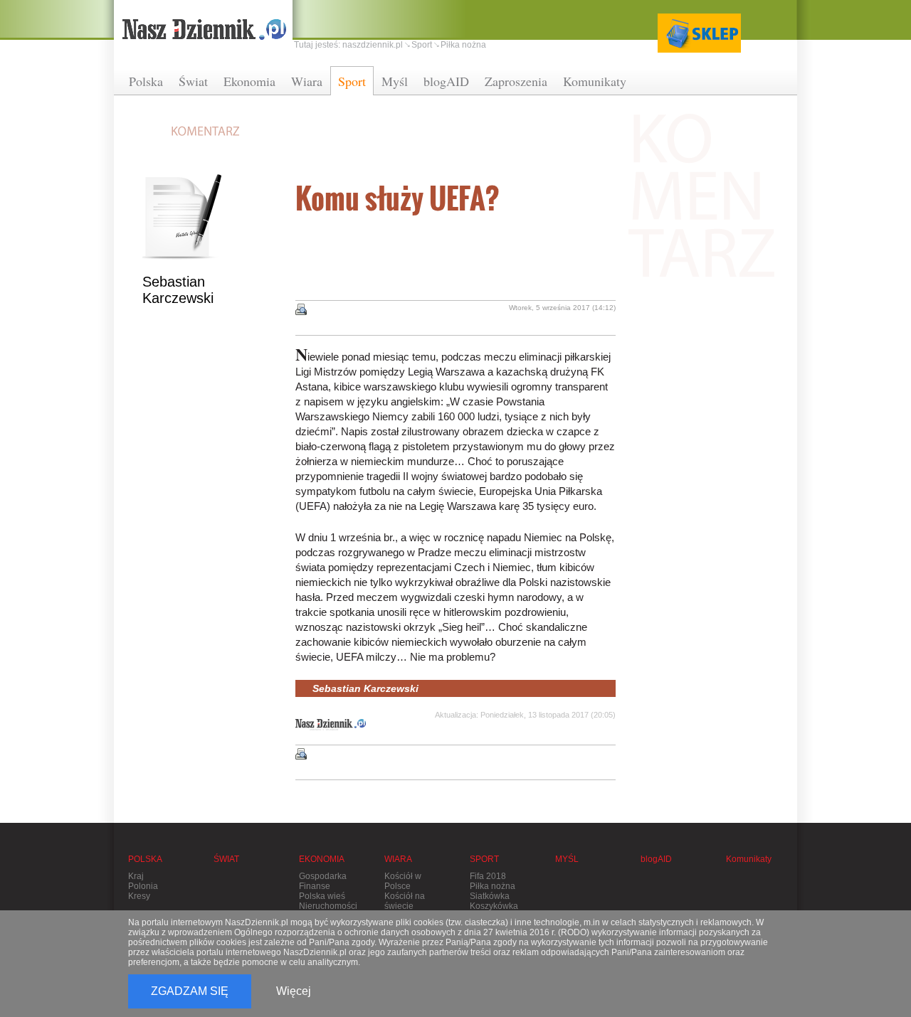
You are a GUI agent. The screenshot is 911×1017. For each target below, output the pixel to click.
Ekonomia (249, 81)
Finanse (314, 886)
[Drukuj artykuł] (301, 309)
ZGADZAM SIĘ (189, 991)
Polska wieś (322, 896)
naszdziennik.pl (372, 45)
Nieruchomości (328, 906)
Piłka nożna (463, 45)
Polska (146, 81)
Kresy (139, 896)
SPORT (484, 859)
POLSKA (145, 859)
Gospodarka (323, 876)
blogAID (446, 81)
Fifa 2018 (488, 876)
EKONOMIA (321, 859)
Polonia (143, 886)
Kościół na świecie (404, 901)
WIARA (398, 859)
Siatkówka (490, 896)
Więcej (293, 991)
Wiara (306, 81)
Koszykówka (494, 906)
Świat (193, 81)
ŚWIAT (226, 859)
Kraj (136, 876)
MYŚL (567, 859)
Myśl (394, 81)
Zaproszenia (516, 81)
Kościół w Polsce (402, 881)
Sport (352, 81)
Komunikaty (594, 81)
